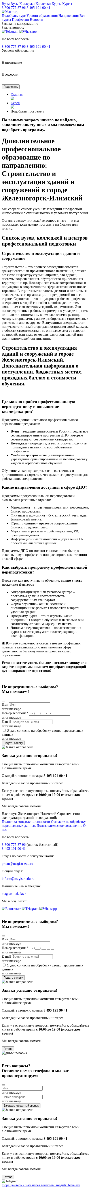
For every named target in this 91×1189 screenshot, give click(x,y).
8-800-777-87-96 (14, 8)
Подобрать (11, 86)
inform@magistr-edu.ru (18, 878)
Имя (5, 704)
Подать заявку (13, 743)
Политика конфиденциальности (26, 821)
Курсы (15, 103)
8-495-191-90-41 (38, 8)
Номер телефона (15, 713)
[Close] (3, 701)
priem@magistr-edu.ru (17, 863)
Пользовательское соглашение (59, 825)
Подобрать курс (14, 15)
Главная (17, 94)
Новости (36, 19)
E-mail (6, 722)
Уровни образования (42, 15)
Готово (8, 1048)
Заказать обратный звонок (21, 1105)
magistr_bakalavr (14, 894)
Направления (69, 15)
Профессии (20, 19)
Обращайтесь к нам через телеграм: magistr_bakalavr (41, 1185)
